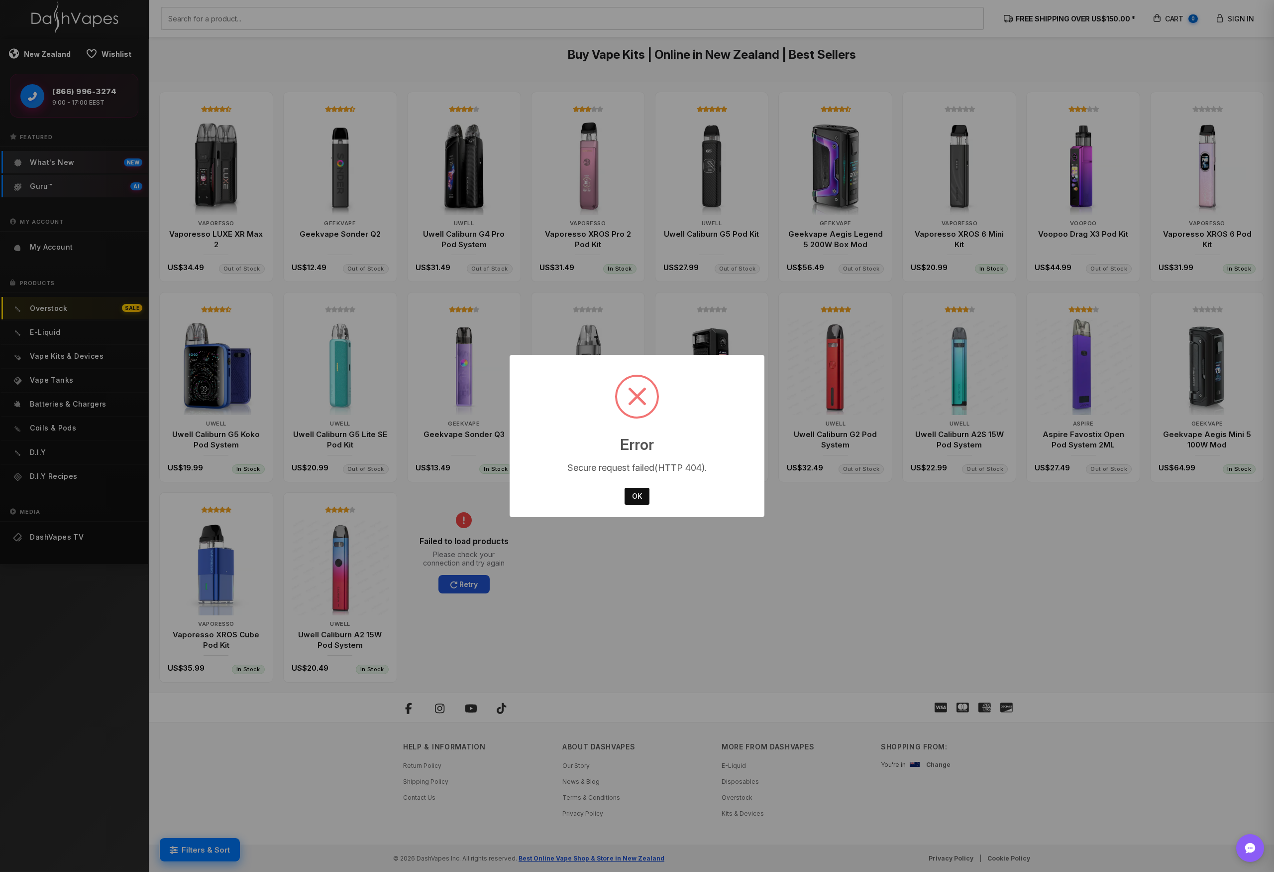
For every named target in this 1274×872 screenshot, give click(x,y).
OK (637, 496)
